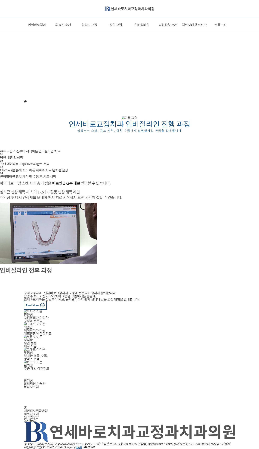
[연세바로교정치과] (129, 9)
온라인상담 (31, 417)
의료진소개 (31, 414)
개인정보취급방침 (36, 410)
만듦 (79, 447)
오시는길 (30, 420)
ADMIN (89, 447)
